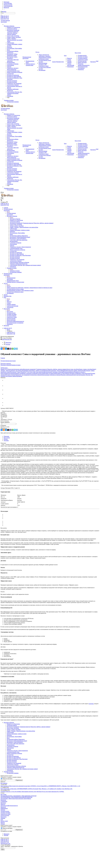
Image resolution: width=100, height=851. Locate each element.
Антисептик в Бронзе (35, 374)
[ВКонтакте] (1, 349)
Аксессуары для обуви (73, 369)
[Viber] (10, 349)
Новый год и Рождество (7, 369)
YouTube (8, 344)
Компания (3, 800)
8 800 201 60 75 (5, 16)
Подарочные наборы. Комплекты (75, 370)
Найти (2, 849)
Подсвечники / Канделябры (56, 370)
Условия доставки (5, 812)
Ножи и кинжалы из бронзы (29, 373)
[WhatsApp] (12, 349)
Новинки (46, 370)
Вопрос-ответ (4, 821)
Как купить (10, 311)
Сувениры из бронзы (57, 372)
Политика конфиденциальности (9, 805)
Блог (8, 300)
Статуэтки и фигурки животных (35, 372)
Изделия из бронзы (15, 219)
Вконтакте (8, 342)
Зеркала (72, 372)
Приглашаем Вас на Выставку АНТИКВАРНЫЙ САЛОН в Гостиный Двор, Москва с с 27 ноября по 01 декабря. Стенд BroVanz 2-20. (36, 788)
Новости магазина (7, 778)
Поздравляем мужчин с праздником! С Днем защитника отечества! (18, 795)
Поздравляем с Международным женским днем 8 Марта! (16, 798)
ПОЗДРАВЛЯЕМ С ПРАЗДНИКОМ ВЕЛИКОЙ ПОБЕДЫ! (16, 797)
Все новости (4, 783)
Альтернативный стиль (16, 373)
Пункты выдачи (5, 815)
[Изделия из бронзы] (13, 24)
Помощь (3, 809)
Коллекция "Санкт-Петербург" (18, 372)
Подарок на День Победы (63, 373)
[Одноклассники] (4, 349)
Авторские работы (18, 369)
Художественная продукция (11, 214)
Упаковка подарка (15, 270)
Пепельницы (66, 372)
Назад (8, 211)
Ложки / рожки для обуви (85, 369)
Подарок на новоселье (50, 373)
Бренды (3, 822)
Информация (4, 808)
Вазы (65, 370)
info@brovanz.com (7, 339)
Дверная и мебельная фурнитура (69, 374)
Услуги (9, 286)
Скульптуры (40, 373)
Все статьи (3, 794)
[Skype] (15, 349)
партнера (91, 703)
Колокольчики (48, 372)
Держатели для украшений (22, 374)
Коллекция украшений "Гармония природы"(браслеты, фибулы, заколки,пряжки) (45, 369)
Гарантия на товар (5, 814)
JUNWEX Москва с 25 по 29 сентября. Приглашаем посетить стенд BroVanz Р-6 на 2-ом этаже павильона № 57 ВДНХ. (32, 791)
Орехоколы (19, 376)
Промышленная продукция (11, 278)
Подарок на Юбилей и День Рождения (80, 373)
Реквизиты (3, 816)
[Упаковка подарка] (13, 99)
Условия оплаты (5, 811)
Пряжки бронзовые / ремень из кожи (34, 370)
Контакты (3, 802)
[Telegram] (17, 349)
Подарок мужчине (10, 374)
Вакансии (3, 807)
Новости (3, 804)
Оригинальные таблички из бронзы (51, 374)
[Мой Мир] (6, 349)
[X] (8, 349)
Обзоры (3, 823)
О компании (4, 801)
